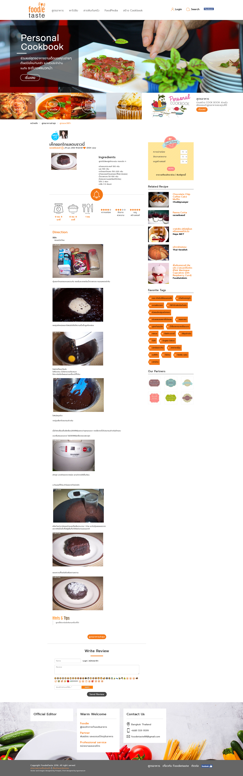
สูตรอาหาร (58, 10)
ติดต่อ (195, 766)
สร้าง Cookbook (133, 10)
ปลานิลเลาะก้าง (158, 347)
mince (154, 333)
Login (178, 9)
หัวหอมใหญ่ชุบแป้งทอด (161, 312)
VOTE (171, 168)
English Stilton (169, 340)
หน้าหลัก (34, 123)
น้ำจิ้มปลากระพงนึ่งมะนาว (179, 326)
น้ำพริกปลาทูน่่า (184, 298)
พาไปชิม (73, 10)
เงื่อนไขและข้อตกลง (60, 768)
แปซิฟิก (155, 355)
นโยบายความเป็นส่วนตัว (40, 768)
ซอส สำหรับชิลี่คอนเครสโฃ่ (162, 298)
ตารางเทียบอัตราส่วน (165, 174)
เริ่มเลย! (202, 109)
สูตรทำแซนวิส (157, 326)
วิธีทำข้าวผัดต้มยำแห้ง (178, 305)
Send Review (96, 694)
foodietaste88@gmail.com (145, 736)
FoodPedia (111, 10)
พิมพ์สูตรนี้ (181, 174)
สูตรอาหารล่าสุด (49, 123)
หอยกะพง (183, 319)
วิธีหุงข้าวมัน (186, 333)
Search (195, 9)
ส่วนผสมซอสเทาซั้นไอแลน (162, 319)
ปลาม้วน (155, 362)
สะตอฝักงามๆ (157, 305)
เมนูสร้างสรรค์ (159, 161)
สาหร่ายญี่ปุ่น (175, 347)
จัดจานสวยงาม (159, 156)
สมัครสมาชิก (93, 661)
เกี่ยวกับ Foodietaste (176, 766)
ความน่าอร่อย (159, 151)
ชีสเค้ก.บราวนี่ (169, 333)
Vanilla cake (182, 355)
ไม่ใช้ (154, 340)
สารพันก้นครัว (91, 10)
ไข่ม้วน (167, 355)
